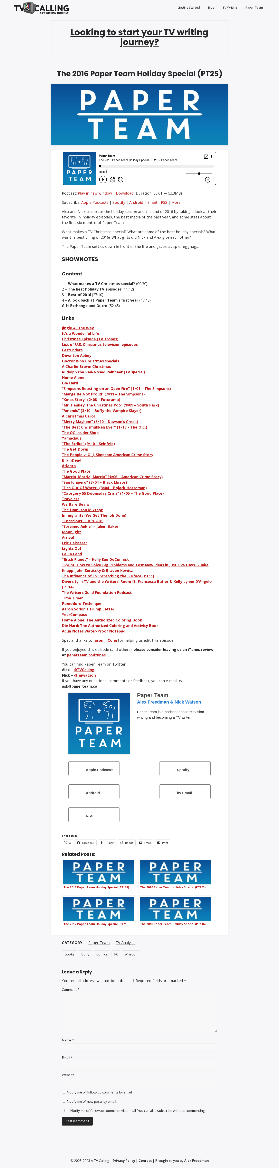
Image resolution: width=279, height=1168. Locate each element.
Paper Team (254, 7)
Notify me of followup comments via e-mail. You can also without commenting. (137, 1110)
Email (152, 202)
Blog (211, 7)
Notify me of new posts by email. (92, 1101)
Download (125, 193)
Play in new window (95, 193)
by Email (184, 793)
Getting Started (189, 7)
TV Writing (229, 7)
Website (68, 1075)
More (176, 202)
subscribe (164, 1110)
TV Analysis (125, 942)
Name (68, 1040)
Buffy (85, 954)
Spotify (119, 202)
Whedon (131, 954)
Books (69, 954)
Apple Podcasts (94, 202)
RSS (164, 202)
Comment (70, 989)
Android (136, 202)
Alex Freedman (196, 1160)
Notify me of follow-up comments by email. (99, 1092)
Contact (145, 1160)
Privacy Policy (124, 1160)
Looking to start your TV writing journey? (139, 37)
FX (116, 954)
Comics (101, 954)
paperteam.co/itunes (86, 654)
